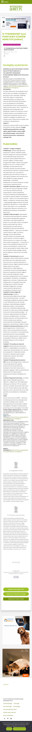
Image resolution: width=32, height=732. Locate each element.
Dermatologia (7, 706)
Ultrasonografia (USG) (10, 709)
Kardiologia (16, 706)
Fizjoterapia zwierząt (9, 712)
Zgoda (9, 729)
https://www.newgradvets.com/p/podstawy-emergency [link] (15, 87)
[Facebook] (11, 718)
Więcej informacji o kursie (16, 599)
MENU (6, 2)
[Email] (4, 718)
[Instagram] (7, 718)
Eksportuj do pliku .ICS (16, 589)
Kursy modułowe (8, 715)
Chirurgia (16, 703)
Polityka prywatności (19, 729)
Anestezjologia (7, 703)
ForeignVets (16, 571)
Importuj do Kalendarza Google (16, 594)
